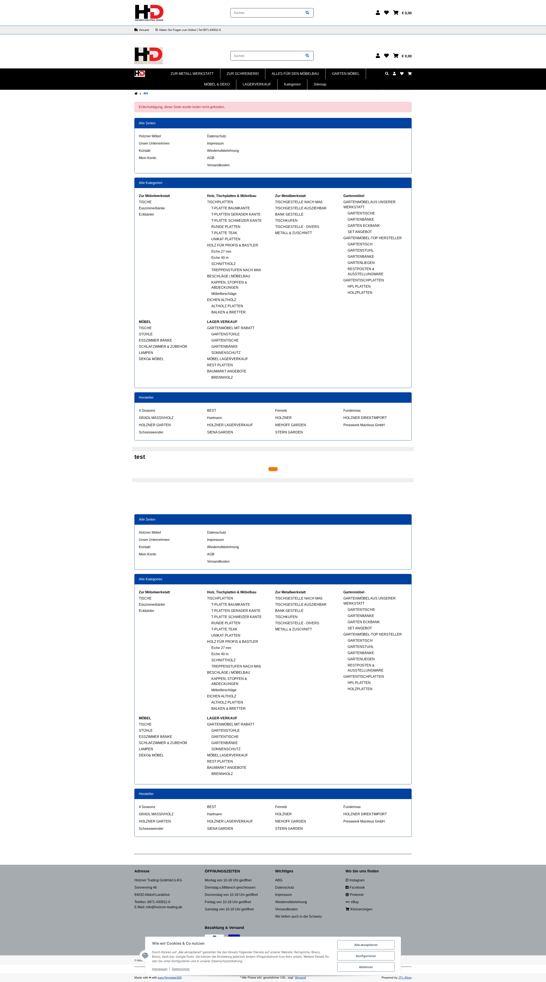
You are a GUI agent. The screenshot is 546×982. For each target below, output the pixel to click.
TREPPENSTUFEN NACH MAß (236, 270)
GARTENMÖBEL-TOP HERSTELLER (372, 238)
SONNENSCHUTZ (226, 353)
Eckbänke (146, 214)
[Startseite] (136, 93)
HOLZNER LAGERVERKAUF (230, 425)
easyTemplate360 (170, 977)
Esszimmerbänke (152, 208)
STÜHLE (146, 334)
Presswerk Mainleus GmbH (364, 425)
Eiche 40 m (219, 257)
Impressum (215, 143)
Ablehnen (366, 967)
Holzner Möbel (150, 136)
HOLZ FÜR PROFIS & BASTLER (232, 245)
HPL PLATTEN (359, 286)
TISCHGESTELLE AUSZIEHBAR (301, 208)
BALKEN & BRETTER (228, 312)
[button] (378, 12)
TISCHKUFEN (286, 220)
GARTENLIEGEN (361, 263)
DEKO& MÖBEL (151, 359)
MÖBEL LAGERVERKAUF (227, 359)
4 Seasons (147, 410)
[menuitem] (192, 73)
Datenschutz (216, 136)
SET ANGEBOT (360, 232)
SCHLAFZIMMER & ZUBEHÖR (163, 346)
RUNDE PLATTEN (225, 227)
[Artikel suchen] (307, 13)
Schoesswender (151, 432)
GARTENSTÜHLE (225, 334)
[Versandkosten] (273, 469)
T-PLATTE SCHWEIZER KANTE (236, 220)
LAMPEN (146, 353)
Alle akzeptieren (366, 945)
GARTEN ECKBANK (364, 225)
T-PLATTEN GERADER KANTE (236, 214)
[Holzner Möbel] (149, 12)
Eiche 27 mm (221, 251)
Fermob (281, 410)
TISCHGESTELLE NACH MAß (298, 202)
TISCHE (145, 202)
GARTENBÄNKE (361, 219)
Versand (300, 977)
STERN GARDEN (289, 432)
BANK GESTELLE (289, 214)
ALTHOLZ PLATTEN (227, 306)
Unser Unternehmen (154, 143)
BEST (211, 410)
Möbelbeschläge (224, 293)
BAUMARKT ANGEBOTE (226, 371)
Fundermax (352, 410)
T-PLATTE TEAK (224, 233)
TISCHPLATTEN (220, 202)
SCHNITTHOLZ (223, 264)
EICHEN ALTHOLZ (221, 300)
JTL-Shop (405, 977)
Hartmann (214, 418)
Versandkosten (218, 165)
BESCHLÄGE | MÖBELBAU (228, 276)
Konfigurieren (366, 956)
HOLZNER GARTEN (155, 425)
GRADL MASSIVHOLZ (156, 418)
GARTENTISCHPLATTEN (363, 280)
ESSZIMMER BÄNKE (155, 340)
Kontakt (144, 150)
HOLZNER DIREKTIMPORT (365, 418)
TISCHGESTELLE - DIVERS (297, 227)
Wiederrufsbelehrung (223, 150)
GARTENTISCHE (361, 213)
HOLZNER (283, 418)
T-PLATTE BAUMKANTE (230, 208)
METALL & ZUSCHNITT (293, 233)
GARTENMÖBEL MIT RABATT (230, 328)
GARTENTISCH (360, 244)
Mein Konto (147, 158)
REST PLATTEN (220, 365)
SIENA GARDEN (220, 432)
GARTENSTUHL (361, 250)
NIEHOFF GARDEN (290, 425)
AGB (210, 158)
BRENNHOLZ (222, 377)
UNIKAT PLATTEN (225, 239)
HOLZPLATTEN (360, 292)
